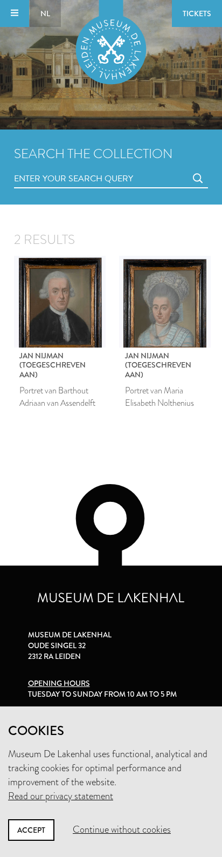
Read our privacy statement (60, 796)
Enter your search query (51, 166)
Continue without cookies (122, 829)
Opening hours (59, 683)
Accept (31, 830)
